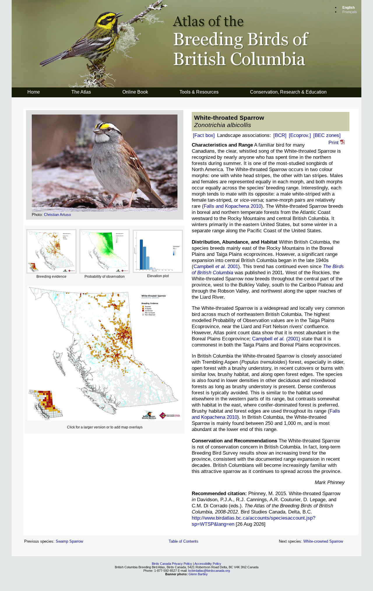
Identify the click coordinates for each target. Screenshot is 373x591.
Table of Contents (183, 541)
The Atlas (81, 91)
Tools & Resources (199, 91)
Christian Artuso (57, 214)
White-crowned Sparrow (323, 541)
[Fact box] (204, 135)
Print (334, 142)
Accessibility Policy (207, 563)
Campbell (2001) (276, 339)
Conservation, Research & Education (288, 91)
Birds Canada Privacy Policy (172, 563)
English (348, 8)
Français (349, 12)
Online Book (135, 91)
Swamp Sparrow (69, 541)
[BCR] (279, 135)
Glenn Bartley (198, 574)
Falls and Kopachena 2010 (232, 206)
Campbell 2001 (215, 266)
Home (33, 91)
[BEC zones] (327, 135)
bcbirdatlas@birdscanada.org (209, 570)
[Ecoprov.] (300, 135)
